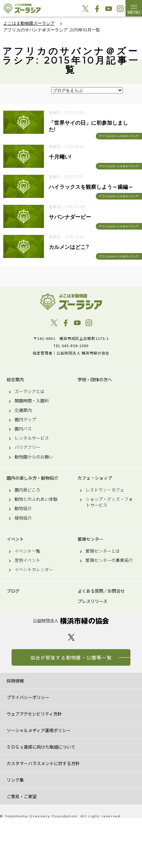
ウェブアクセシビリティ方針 (34, 714)
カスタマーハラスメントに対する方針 (43, 763)
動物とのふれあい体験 (36, 499)
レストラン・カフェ (105, 490)
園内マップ (25, 420)
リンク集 (15, 780)
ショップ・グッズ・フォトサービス (109, 502)
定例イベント (27, 560)
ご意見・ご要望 (22, 796)
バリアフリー (27, 447)
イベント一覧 (27, 551)
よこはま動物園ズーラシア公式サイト (22, 8)
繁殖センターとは (103, 551)
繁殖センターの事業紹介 (109, 560)
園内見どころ (27, 490)
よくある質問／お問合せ (101, 591)
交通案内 (23, 410)
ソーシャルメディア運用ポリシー (39, 730)
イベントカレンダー (34, 570)
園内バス (23, 429)
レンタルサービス (32, 438)
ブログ (13, 591)
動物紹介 (23, 508)
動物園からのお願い (34, 457)
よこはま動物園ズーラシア (71, 301)
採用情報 (15, 681)
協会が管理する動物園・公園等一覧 (71, 657)
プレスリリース (92, 601)
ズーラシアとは (30, 391)
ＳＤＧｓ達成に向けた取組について (41, 747)
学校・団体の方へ (95, 380)
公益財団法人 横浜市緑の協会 (71, 620)
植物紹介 (23, 518)
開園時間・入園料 (32, 401)
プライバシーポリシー (28, 697)
